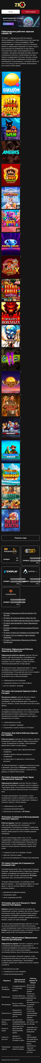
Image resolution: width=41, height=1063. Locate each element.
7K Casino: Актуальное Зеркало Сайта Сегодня (19, 618)
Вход (11, 12)
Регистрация (30, 12)
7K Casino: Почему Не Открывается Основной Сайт (21, 633)
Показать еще (20, 538)
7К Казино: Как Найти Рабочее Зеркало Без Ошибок (21, 620)
